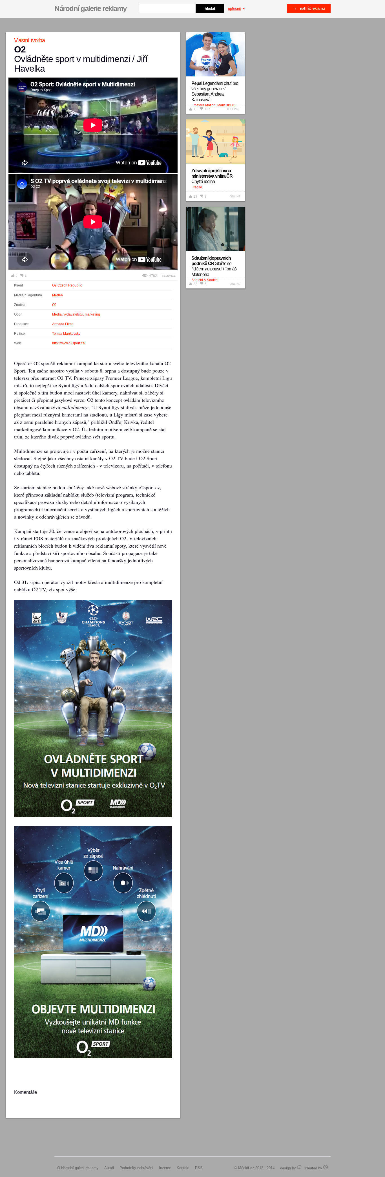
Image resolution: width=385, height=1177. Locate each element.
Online (235, 196)
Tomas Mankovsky (66, 334)
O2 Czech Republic (67, 285)
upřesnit (234, 8)
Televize (169, 275)
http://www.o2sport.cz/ (68, 343)
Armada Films (62, 324)
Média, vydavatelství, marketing (76, 314)
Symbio (299, 1167)
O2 (54, 305)
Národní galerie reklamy (90, 8)
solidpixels (325, 1167)
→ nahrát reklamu (309, 8)
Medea (57, 295)
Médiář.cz (246, 1168)
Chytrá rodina (212, 176)
